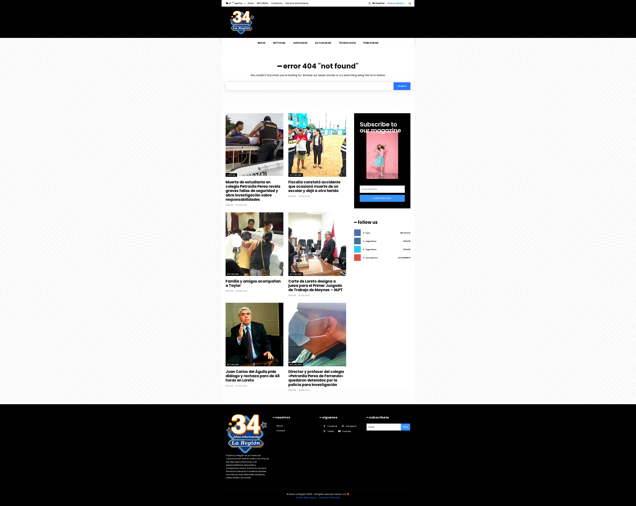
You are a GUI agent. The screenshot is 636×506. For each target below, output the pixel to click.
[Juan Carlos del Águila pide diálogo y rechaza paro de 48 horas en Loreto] (254, 334)
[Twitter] (324, 431)
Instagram (351, 426)
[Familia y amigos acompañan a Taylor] (254, 244)
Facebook (332, 426)
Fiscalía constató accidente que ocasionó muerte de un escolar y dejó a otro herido (314, 186)
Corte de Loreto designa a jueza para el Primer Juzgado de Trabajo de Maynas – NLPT (315, 286)
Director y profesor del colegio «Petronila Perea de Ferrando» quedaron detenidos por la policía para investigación (316, 378)
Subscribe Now (382, 198)
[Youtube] (339, 431)
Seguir (406, 241)
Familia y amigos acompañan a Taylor (253, 283)
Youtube (346, 431)
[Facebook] (324, 426)
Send (405, 427)
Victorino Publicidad (329, 497)
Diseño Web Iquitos (306, 497)
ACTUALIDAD (296, 175)
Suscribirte (404, 257)
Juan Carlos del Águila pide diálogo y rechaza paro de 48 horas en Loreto (253, 376)
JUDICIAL (231, 175)
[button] (409, 3)
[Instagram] (343, 426)
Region (229, 205)
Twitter (330, 431)
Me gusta (405, 233)
